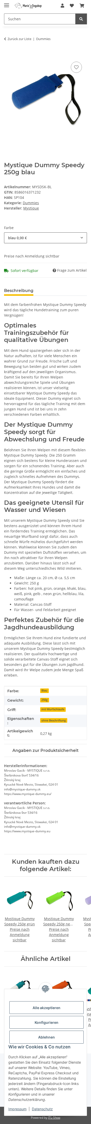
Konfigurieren (46, 1022)
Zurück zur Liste (19, 39)
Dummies (31, 202)
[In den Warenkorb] (8, 55)
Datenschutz (42, 1109)
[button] (62, 6)
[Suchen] (81, 18)
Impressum (17, 1109)
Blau (44, 690)
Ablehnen (46, 1037)
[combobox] (45, 237)
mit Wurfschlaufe (52, 709)
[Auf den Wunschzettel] (76, 67)
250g (44, 700)
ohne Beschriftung (53, 720)
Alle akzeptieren (46, 1008)
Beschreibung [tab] (18, 290)
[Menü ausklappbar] (6, 3)
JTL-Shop (54, 1117)
